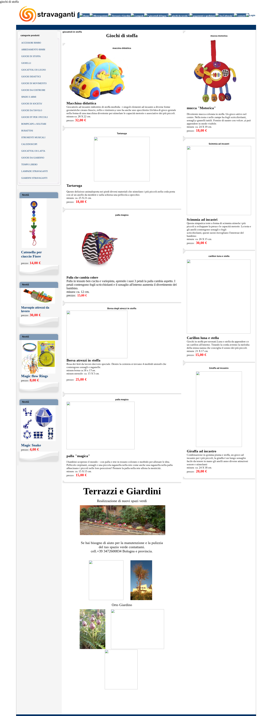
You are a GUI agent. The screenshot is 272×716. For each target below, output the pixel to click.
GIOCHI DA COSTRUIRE (33, 90)
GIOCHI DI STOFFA (31, 56)
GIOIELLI (26, 63)
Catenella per (31, 252)
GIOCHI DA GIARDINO (32, 157)
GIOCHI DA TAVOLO (31, 110)
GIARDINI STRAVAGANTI (34, 178)
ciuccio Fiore (31, 256)
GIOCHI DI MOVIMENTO (34, 83)
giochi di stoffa (146, 27)
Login (252, 15)
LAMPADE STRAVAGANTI (34, 171)
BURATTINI (27, 130)
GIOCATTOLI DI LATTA (33, 151)
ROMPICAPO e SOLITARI (33, 124)
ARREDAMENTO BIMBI (33, 49)
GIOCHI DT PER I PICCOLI (34, 117)
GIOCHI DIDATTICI (31, 76)
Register (251, 27)
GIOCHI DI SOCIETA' (31, 103)
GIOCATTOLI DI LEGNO (33, 70)
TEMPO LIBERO (29, 164)
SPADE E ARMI (28, 97)
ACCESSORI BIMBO (31, 43)
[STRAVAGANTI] (47, 23)
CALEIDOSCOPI (29, 144)
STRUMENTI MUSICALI (33, 137)
